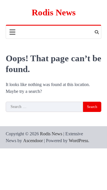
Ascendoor (33, 140)
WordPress (78, 140)
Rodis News (54, 12)
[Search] (96, 32)
